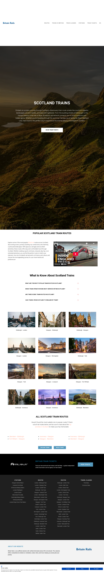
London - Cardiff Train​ (40, 487)
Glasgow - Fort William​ (82, 382)
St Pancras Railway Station (17, 487)
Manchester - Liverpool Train (63, 511)
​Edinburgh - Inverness (21, 407)
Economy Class (86, 485)
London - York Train (63, 494)
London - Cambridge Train (40, 514)
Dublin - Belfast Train (40, 531)
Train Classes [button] (71, 23)
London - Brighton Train (63, 509)
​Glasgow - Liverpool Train (40, 492)
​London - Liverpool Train (63, 504)
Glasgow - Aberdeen (47, 439)
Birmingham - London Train (40, 511)
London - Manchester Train (40, 494)
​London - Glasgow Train (40, 485)
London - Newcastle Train (63, 523)
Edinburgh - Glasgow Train (63, 497)
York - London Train (40, 509)
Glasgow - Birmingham (52, 356)
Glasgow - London (21, 356)
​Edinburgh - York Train (40, 490)
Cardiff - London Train (40, 504)
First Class (86, 482)
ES (100, 23)
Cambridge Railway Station (17, 497)
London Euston (17, 492)
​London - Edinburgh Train (41, 482)
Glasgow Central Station (18, 482)
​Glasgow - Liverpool (52, 382)
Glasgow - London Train (63, 499)
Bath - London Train (63, 514)
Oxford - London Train (63, 507)
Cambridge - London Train (40, 519)
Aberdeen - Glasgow (77, 439)
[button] (76, 254)
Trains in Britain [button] (58, 23)
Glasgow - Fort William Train (63, 502)
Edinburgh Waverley (17, 499)
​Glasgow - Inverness (52, 407)
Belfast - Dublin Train (40, 533)
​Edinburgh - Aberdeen (82, 407)
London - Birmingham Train (63, 490)
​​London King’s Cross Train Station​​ (18, 502)
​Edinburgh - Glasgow (82, 330)
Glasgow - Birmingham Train (40, 499)
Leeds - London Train (41, 528)
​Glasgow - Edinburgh (52, 330)
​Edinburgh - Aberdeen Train (40, 523)
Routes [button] (46, 23)
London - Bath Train (63, 485)
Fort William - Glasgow (17, 439)
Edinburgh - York (82, 356)
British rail (31, 242)
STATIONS (17, 480)
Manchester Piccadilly (17, 494)
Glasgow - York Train (41, 502)
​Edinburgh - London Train (63, 482)
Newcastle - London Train (63, 526)
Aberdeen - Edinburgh (16, 436)
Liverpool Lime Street (18, 485)
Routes (40, 480)
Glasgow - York (21, 382)
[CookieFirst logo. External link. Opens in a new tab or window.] (1, 566)
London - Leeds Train (41, 526)
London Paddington (18, 490)
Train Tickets (92, 23)
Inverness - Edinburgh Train (63, 521)
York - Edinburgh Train (40, 516)
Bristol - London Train (63, 516)
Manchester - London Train (40, 497)
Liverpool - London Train (40, 507)
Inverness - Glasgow (47, 436)
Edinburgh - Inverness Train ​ (40, 521)
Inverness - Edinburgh (77, 436)
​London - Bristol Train (63, 487)
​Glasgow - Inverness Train (63, 519)
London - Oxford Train (63, 492)
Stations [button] (82, 23)
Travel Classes (86, 480)
